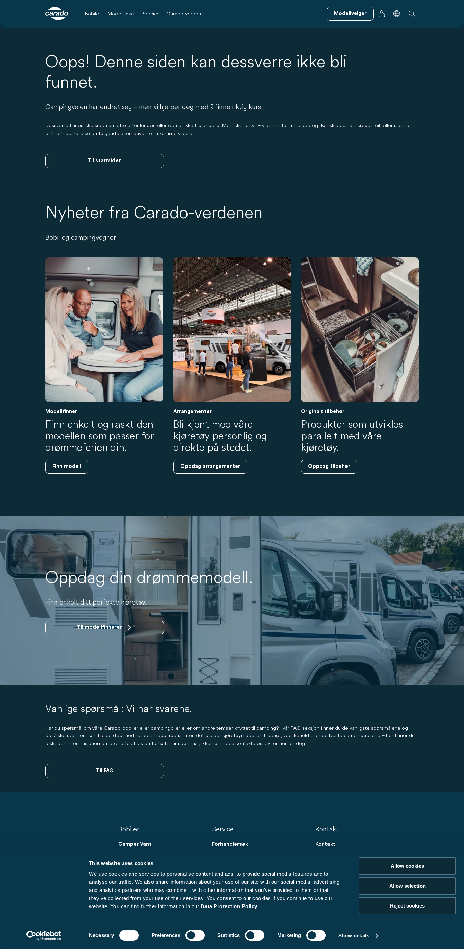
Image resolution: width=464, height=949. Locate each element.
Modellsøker (122, 13)
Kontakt (325, 844)
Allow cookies (407, 866)
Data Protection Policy (229, 906)
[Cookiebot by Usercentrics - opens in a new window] (44, 936)
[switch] (195, 935)
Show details (353, 935)
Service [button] (151, 13)
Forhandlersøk (230, 844)
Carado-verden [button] (183, 13)
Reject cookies (407, 906)
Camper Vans (135, 844)
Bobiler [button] (93, 13)
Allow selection (407, 886)
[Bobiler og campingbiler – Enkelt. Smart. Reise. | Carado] (56, 13)
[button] (397, 13)
